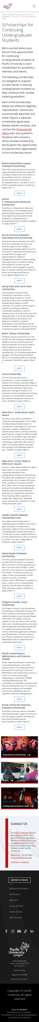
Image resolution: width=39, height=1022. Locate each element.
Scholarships (6, 16)
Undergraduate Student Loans (16, 806)
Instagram (24, 862)
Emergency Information (18, 888)
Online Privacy (19, 970)
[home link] (20, 949)
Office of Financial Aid (26, 15)
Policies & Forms (16, 912)
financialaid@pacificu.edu (21, 858)
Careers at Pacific (16, 906)
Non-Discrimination (19, 979)
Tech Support (14, 894)
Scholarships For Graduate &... (19, 1012)
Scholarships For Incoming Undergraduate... (20, 1015)
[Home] (7, 6)
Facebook (15, 862)
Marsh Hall (15, 855)
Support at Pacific (19, 880)
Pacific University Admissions (10, 15)
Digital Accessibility (19, 975)
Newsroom (13, 900)
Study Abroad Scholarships (14, 755)
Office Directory (15, 917)
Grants (6, 780)
